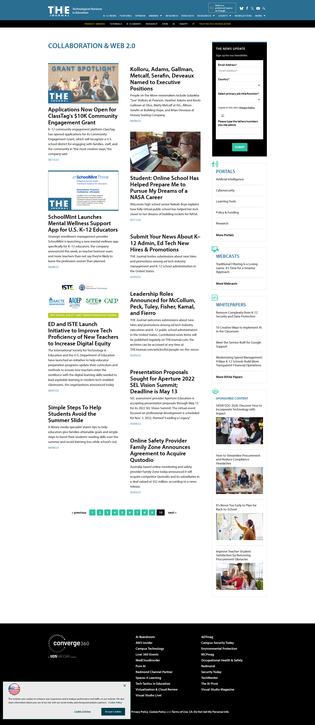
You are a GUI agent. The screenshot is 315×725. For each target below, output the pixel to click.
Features (126, 15)
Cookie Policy (157, 712)
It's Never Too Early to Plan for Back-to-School (236, 507)
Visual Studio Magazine (217, 689)
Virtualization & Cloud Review (157, 689)
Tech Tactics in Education (153, 683)
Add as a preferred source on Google (224, 8)
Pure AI (141, 666)
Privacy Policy (247, 107)
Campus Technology (150, 648)
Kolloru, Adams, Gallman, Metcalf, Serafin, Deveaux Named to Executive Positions (162, 78)
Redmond (208, 666)
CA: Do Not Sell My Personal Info (209, 712)
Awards (154, 15)
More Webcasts (226, 283)
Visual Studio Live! (149, 695)
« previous (79, 512)
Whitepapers (231, 304)
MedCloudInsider (148, 660)
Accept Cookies (113, 711)
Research (172, 15)
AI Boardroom (145, 637)
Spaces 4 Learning (148, 678)
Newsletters (243, 15)
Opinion (140, 15)
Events (223, 15)
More (258, 15)
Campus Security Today (217, 643)
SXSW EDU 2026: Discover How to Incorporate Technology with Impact (239, 409)
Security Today (211, 672)
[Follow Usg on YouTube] (258, 8)
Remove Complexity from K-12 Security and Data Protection (237, 314)
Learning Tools (226, 201)
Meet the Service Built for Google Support (238, 344)
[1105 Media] (70, 676)
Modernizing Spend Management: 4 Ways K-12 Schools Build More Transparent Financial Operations (239, 361)
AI (174, 23)
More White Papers (229, 377)
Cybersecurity (225, 190)
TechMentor (209, 678)
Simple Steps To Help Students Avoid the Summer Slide (74, 414)
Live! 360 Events (147, 654)
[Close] (125, 686)
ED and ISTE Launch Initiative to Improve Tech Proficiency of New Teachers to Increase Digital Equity (83, 333)
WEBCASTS (227, 256)
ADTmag (207, 637)
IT (193, 23)
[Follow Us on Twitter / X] (252, 8)
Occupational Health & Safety (222, 660)
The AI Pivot (209, 683)
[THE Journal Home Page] (75, 11)
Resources (204, 15)
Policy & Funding (227, 212)
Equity (184, 23)
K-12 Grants (134, 23)
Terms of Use (180, 712)
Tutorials (116, 23)
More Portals (225, 235)
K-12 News (109, 15)
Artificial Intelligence (230, 179)
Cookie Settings (82, 711)
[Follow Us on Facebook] (247, 8)
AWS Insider (144, 643)
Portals (225, 171)
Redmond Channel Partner (154, 672)
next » (172, 512)
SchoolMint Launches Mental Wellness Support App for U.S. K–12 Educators (83, 223)
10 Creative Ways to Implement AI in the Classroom (239, 329)
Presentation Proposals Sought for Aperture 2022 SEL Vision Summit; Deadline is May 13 (162, 381)
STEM (165, 23)
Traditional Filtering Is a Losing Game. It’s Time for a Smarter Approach (237, 268)
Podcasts (187, 15)
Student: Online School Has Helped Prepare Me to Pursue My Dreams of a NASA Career (164, 187)
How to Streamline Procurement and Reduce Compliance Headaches (238, 459)
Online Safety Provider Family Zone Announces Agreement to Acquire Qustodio (160, 450)
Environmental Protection (219, 648)
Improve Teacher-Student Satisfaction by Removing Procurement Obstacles (233, 555)
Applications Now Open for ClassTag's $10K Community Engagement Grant (83, 116)
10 (160, 512)
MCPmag (207, 654)
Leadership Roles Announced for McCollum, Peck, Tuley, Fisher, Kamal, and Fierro (162, 303)
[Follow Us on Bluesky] (241, 8)
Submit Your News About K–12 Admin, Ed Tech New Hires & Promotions (165, 243)
